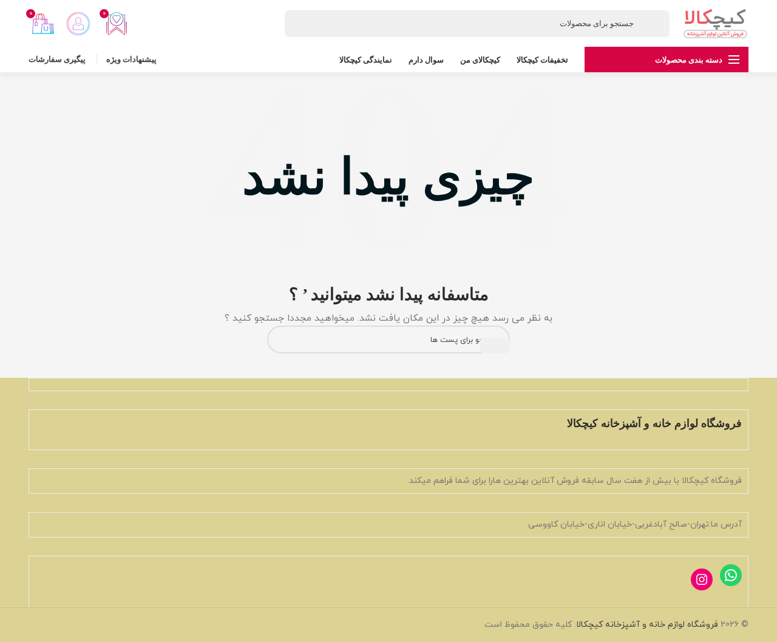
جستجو (495, 345)
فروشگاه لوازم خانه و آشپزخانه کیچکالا (647, 624)
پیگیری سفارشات (57, 59)
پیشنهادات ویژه (131, 59)
